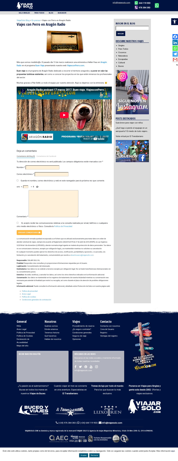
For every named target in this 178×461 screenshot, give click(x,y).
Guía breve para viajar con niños (129, 123)
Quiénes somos (51, 326)
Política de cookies (29, 297)
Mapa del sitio (22, 346)
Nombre (21, 167)
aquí (173, 451)
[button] (174, 21)
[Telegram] (175, 54)
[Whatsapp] (175, 48)
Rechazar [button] (94, 455)
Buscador (62, 13)
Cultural (121, 62)
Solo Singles (24, 13)
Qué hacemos (50, 336)
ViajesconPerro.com (75, 65)
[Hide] (177, 65)
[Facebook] (175, 36)
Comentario (22, 216)
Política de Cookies (25, 336)
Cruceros (122, 52)
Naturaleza (123, 56)
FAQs (19, 326)
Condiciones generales (82, 333)
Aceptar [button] (84, 455)
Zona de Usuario (107, 329)
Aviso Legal (26, 294)
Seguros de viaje (79, 336)
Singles (121, 45)
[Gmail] (175, 59)
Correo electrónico (25, 174)
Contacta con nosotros (110, 326)
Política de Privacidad (63, 226)
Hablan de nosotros (53, 339)
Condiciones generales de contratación (36, 300)
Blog (51, 13)
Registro (103, 333)
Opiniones (76, 339)
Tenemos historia (52, 333)
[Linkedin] (175, 42)
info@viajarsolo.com (121, 3)
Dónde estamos (51, 329)
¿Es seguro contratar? (81, 329)
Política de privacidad (30, 291)
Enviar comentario (28, 232)
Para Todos (39, 13)
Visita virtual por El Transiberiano (129, 136)
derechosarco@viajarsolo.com (82, 255)
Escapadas (123, 59)
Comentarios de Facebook (46, 156)
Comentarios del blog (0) (26, 156)
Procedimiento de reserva (83, 326)
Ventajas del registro (109, 336)
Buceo (121, 66)
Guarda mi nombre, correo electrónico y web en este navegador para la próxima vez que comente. (63, 181)
